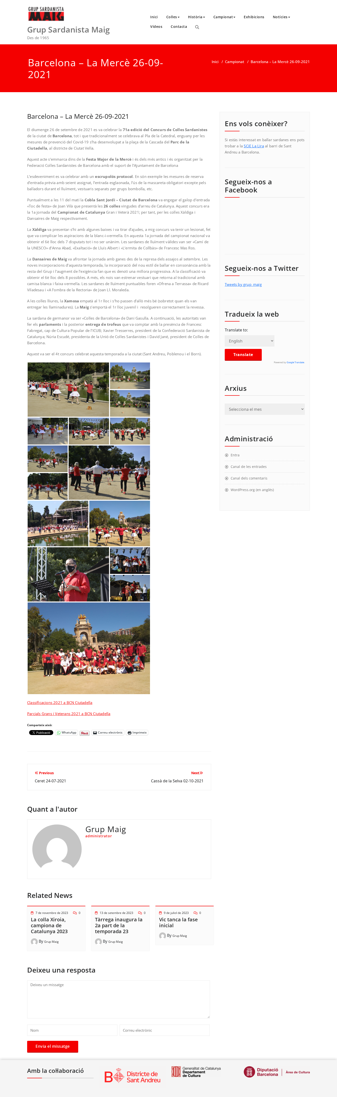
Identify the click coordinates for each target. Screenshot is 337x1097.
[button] (68, 389)
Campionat (223, 17)
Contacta (179, 26)
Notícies (280, 17)
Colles (171, 17)
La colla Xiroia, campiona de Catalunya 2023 (49, 925)
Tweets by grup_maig (243, 284)
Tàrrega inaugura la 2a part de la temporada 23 (119, 925)
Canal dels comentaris (249, 478)
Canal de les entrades (249, 466)
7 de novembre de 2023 (52, 913)
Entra (235, 455)
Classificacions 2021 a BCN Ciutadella (59, 702)
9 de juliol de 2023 (176, 913)
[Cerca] (197, 27)
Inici (154, 17)
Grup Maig (51, 942)
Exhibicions (254, 17)
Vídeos (156, 26)
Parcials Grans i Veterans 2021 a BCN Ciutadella (68, 713)
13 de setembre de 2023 (116, 913)
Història (195, 17)
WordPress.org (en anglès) (252, 489)
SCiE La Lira (254, 145)
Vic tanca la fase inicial (178, 922)
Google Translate (295, 362)
